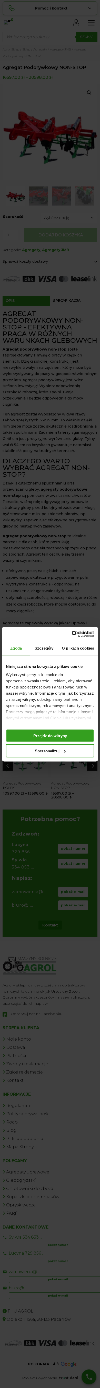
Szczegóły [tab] (44, 648)
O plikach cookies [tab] (78, 648)
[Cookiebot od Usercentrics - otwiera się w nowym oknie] (72, 634)
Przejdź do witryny (50, 736)
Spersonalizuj (47, 750)
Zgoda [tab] (16, 648)
